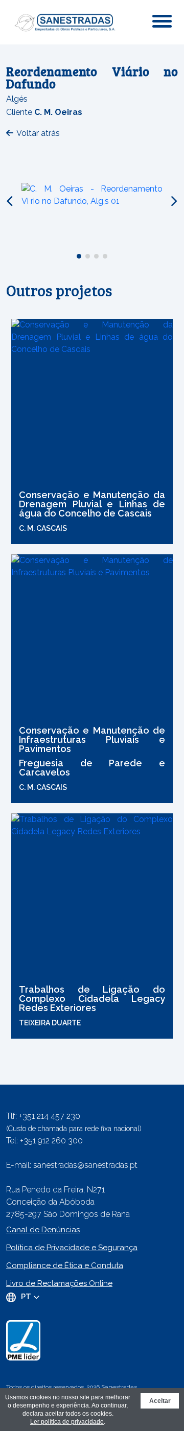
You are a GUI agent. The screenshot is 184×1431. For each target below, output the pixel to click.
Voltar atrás (38, 133)
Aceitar (160, 1400)
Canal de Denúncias (43, 1229)
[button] (79, 256)
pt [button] (27, 1296)
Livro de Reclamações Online (59, 1283)
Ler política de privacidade (67, 1421)
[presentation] (10, 201)
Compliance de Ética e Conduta (64, 1265)
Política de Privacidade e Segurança (71, 1247)
